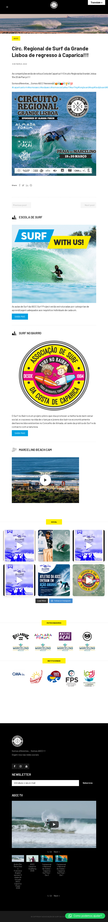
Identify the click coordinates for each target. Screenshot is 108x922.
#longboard (83, 87)
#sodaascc (45, 87)
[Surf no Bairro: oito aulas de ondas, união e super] (89, 580)
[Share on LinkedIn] (27, 185)
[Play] (54, 824)
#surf (66, 87)
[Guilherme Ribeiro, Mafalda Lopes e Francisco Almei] (89, 546)
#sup (91, 87)
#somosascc (34, 87)
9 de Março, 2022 (19, 64)
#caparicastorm (20, 87)
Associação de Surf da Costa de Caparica (59, 917)
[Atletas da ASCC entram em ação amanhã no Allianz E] (54, 580)
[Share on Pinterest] (31, 185)
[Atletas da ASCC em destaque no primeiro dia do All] (19, 580)
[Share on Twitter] (23, 185)
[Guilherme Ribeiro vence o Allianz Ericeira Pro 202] (19, 546)
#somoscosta (57, 87)
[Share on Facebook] (19, 185)
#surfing (73, 87)
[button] (56, 852)
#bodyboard (100, 87)
